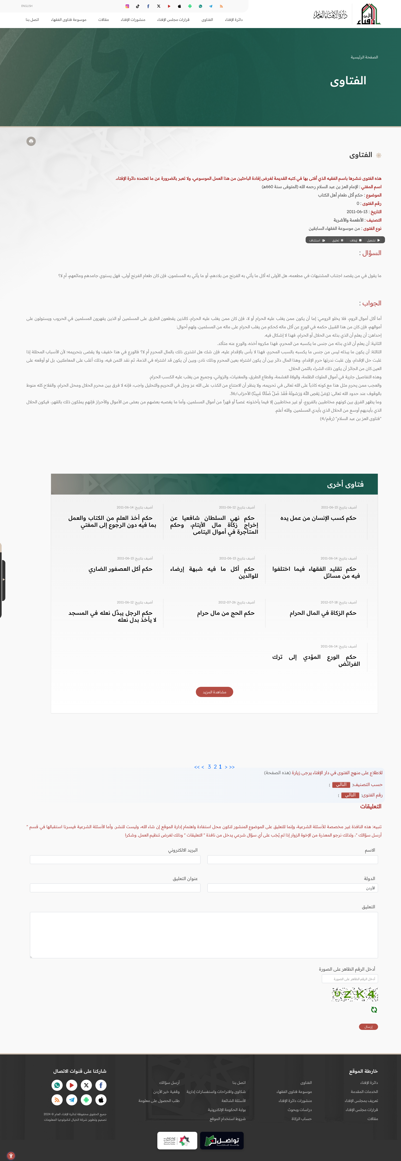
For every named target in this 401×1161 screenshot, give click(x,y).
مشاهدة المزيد (214, 692)
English (26, 6)
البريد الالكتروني (183, 850)
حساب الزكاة (302, 1118)
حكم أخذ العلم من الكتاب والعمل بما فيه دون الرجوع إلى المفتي (112, 521)
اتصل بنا (32, 19)
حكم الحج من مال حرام (226, 612)
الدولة (369, 878)
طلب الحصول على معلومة (159, 1100)
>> (197, 765)
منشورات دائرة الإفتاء (295, 1100)
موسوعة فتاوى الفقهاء (294, 1091)
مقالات (373, 1118)
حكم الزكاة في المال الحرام (323, 612)
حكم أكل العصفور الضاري (121, 568)
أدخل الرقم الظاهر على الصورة (347, 969)
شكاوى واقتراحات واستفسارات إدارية (216, 1091)
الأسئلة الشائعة (234, 1100)
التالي (341, 784)
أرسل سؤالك (169, 1082)
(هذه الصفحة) (278, 772)
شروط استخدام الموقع (228, 1118)
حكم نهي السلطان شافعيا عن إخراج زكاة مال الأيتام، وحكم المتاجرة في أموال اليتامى (214, 524)
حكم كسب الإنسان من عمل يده (319, 517)
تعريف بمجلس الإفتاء (361, 1100)
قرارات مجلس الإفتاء (362, 1109)
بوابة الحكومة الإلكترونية (227, 1109)
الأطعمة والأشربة (348, 220)
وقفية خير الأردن (166, 1091)
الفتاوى (306, 1082)
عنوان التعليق (185, 878)
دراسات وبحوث (300, 1109)
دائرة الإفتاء (369, 1082)
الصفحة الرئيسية (364, 57)
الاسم (370, 850)
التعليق (368, 906)
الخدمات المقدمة (364, 1091)
